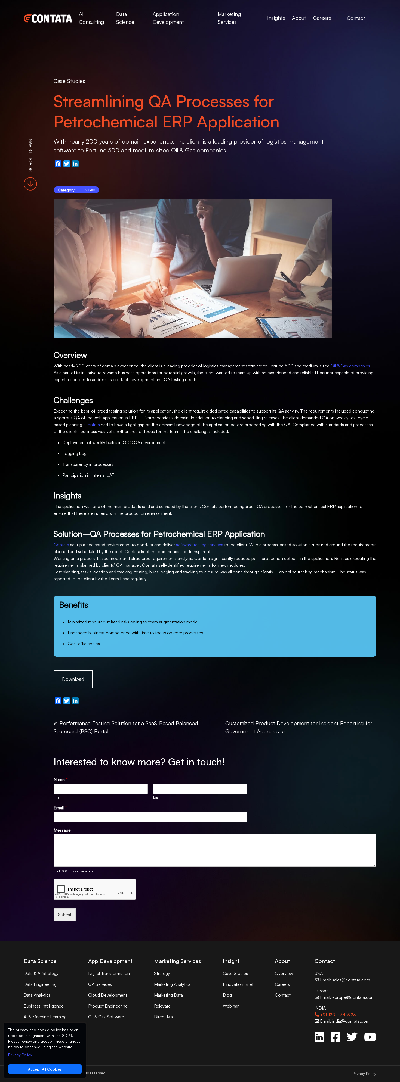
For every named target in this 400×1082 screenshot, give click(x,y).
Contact (356, 18)
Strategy (162, 973)
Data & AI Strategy (41, 973)
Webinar (231, 1006)
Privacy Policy (364, 1073)
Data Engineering (40, 984)
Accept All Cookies (45, 1069)
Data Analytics (37, 995)
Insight (231, 961)
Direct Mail (164, 1016)
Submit (64, 914)
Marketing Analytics (172, 984)
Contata (92, 424)
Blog (227, 995)
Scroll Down (30, 155)
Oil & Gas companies (350, 366)
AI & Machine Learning (45, 1016)
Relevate (162, 1006)
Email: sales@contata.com (344, 980)
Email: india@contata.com (344, 1021)
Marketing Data (168, 995)
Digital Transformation (109, 973)
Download (73, 679)
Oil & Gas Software (106, 1016)
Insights (276, 18)
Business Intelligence (44, 1006)
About (299, 18)
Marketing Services (229, 18)
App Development (110, 961)
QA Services (100, 984)
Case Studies (69, 80)
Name (61, 779)
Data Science (125, 18)
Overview (284, 973)
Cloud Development (107, 995)
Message (62, 830)
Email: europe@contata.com (347, 997)
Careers (322, 18)
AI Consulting (91, 18)
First (57, 797)
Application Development (168, 18)
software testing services (199, 544)
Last (156, 797)
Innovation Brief (238, 984)
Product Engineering (108, 1006)
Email (60, 807)
